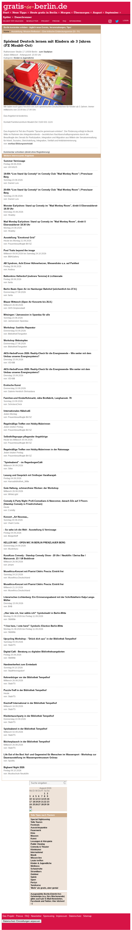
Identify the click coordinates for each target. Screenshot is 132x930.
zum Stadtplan (45, 52)
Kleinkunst (36, 849)
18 (34, 802)
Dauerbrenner (23, 17)
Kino (33, 833)
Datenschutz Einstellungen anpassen (21, 921)
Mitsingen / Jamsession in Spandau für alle (27, 314)
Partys (34, 882)
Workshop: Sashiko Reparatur (19, 327)
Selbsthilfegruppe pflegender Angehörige (26, 436)
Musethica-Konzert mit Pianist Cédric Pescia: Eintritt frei (34, 571)
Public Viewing (38, 844)
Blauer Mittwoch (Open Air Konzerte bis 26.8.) (28, 302)
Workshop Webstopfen (16, 340)
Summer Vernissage (14, 161)
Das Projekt (8, 916)
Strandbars (36, 871)
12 (36, 799)
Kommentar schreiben (27, 152)
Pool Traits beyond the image (19, 250)
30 (48, 804)
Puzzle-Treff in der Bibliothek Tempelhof (25, 690)
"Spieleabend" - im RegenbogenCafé (23, 462)
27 (39, 804)
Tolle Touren (36, 822)
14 (42, 799)
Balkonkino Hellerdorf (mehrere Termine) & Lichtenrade (33, 276)
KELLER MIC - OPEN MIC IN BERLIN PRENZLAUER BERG (34, 542)
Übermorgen (81, 12)
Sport (33, 880)
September (112, 12)
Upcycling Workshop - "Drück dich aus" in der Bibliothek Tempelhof (40, 638)
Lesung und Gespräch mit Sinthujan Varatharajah (30, 475)
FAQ (64, 21)
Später (7, 17)
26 (36, 804)
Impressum (61, 916)
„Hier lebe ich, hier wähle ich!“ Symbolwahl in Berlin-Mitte (35, 613)
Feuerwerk (36, 830)
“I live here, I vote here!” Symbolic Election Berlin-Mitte (33, 626)
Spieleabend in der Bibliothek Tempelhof (25, 729)
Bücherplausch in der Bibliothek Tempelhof (27, 741)
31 (30, 807)
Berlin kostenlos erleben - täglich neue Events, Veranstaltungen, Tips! (37, 27)
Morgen (65, 12)
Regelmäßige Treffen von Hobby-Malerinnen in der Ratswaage (36, 449)
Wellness (35, 866)
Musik (33, 855)
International (37, 852)
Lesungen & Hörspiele (41, 841)
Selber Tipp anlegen (13, 21)
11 (34, 799)
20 (39, 802)
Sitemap (87, 916)
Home (6, 31)
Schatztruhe (36, 869)
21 (42, 802)
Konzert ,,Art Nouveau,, (16, 517)
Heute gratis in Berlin (43, 12)
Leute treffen (37, 860)
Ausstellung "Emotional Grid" (19, 237)
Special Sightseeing (40, 819)
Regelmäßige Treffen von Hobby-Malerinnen (27, 423)
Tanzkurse (36, 885)
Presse (56, 21)
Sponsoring (75, 21)
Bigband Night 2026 (14, 767)
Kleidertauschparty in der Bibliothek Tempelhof (29, 716)
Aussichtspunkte (39, 827)
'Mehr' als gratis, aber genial (44, 888)
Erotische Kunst (12, 385)
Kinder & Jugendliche (24, 58)
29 (45, 804)
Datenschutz (75, 916)
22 (45, 802)
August (97, 12)
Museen (34, 836)
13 (39, 799)
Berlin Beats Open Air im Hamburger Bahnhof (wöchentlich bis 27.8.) (40, 289)
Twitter (118, 21)
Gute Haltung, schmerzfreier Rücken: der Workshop (31, 488)
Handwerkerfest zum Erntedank (20, 664)
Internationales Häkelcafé (17, 411)
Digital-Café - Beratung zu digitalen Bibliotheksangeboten (34, 651)
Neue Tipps (19, 12)
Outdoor (34, 874)
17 (30, 802)
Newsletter (32, 21)
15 (45, 799)
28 (42, 804)
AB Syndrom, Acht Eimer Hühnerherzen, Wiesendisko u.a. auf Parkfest (41, 263)
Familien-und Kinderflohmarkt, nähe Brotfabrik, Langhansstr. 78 (38, 398)
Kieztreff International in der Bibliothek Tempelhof (30, 703)
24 (30, 804)
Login (125, 20)
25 (34, 804)
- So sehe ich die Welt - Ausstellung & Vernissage (30, 529)
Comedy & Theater (40, 847)
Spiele (34, 877)
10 (30, 799)
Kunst (33, 838)
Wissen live (36, 858)
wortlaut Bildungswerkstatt (20, 143)
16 (48, 799)
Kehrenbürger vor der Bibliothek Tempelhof (27, 677)
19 (36, 802)
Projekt (45, 21)
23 (48, 802)
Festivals (35, 825)
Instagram (110, 21)
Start (6, 12)
